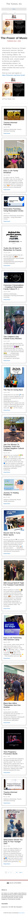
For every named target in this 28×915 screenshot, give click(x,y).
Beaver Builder (22, 912)
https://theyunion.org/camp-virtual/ (13, 75)
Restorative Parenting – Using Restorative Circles (13, 210)
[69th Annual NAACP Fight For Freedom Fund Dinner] (14, 570)
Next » (20, 872)
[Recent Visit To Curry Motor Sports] (14, 520)
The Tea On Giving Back (13, 390)
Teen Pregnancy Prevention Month (10, 753)
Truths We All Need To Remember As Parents (12, 249)
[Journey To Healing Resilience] (14, 484)
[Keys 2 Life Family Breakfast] (14, 154)
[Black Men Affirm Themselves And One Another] (14, 682)
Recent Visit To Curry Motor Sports (12, 534)
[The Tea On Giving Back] (14, 377)
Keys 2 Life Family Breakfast (11, 172)
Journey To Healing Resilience (11, 494)
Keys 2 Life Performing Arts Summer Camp (13, 639)
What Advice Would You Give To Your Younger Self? (13, 842)
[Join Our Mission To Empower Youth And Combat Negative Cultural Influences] (14, 429)
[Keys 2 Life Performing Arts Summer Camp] (14, 625)
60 (16, 872)
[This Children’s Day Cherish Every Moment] (14, 320)
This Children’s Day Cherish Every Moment (13, 338)
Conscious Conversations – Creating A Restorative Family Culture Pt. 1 (14, 287)
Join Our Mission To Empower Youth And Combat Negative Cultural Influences (14, 447)
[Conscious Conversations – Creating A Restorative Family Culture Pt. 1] (14, 277)
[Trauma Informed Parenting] (14, 114)
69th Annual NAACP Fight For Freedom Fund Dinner (14, 584)
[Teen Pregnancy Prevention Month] (14, 739)
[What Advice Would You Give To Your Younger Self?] (14, 823)
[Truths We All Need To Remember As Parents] (14, 236)
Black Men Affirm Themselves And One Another (12, 705)
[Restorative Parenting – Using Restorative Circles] (14, 201)
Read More (7, 133)
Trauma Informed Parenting (10, 123)
